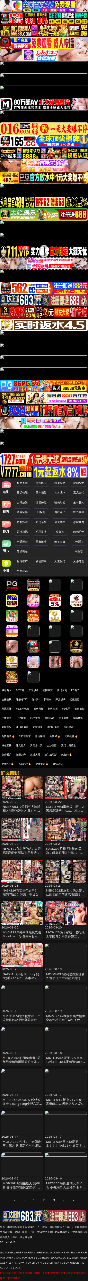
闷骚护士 (78, 531)
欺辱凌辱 (22, 512)
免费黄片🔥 (42, 763)
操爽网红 (39, 708)
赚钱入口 (58, 763)
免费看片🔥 (8, 736)
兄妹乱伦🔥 (24, 763)
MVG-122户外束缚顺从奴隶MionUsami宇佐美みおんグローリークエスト (22, 936)
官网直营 (48, 690)
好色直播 (7, 745)
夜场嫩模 (78, 718)
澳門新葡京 (53, 727)
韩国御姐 (41, 502)
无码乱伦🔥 (71, 736)
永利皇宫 (69, 727)
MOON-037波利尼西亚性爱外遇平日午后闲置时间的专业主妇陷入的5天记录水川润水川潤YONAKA (65, 980)
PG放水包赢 (22, 708)
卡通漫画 (22, 541)
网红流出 (59, 512)
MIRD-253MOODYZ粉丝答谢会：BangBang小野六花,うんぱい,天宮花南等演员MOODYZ (22, 1106)
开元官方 (21, 745)
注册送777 (22, 699)
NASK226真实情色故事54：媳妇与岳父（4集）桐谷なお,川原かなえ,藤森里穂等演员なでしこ (22, 896)
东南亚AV (78, 502)
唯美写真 (59, 541)
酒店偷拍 (79, 708)
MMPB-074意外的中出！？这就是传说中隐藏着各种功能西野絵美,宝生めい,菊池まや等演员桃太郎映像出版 (22, 1022)
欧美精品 (59, 483)
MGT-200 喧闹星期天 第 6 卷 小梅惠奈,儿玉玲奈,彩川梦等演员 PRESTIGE (64, 1187)
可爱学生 (59, 522)
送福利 (35, 699)
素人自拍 (78, 492)
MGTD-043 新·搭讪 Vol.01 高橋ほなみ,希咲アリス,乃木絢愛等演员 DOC (65, 1103)
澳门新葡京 (22, 727)
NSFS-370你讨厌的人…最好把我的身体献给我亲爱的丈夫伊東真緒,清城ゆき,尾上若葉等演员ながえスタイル (22, 854)
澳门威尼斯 (50, 754)
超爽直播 (53, 708)
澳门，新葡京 (68, 745)
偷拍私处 (49, 718)
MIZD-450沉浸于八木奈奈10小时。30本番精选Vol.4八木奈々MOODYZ (64, 1062)
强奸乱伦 (41, 483)
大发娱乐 (38, 727)
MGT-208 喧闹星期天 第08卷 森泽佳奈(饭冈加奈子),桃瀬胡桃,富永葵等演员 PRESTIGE (22, 1189)
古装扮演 (22, 522)
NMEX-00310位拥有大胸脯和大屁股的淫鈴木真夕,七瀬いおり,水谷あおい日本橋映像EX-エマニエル (22, 812)
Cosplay (60, 492)
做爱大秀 (21, 754)
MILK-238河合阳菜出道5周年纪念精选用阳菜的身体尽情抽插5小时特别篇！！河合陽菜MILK (22, 1064)
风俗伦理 (78, 561)
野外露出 (78, 512)
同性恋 (79, 551)
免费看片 (7, 754)
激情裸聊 (40, 736)
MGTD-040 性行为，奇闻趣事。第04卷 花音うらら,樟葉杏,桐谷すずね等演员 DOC (22, 1145)
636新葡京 (25, 736)
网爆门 (79, 541)
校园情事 (41, 561)
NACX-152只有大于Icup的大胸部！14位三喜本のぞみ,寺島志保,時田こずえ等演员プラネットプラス (22, 980)
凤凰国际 (7, 708)
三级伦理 (22, 492)
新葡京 (47, 699)
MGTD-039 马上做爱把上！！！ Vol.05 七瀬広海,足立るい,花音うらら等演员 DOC (65, 1147)
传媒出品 (22, 551)
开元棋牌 (33, 690)
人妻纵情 (59, 561)
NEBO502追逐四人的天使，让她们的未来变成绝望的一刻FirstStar (65, 894)
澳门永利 (62, 690)
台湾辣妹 (22, 502)
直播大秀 (35, 754)
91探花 (41, 512)
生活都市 (22, 561)
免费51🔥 (54, 736)
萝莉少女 (78, 483)
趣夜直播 (64, 718)
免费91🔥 (66, 754)
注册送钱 (7, 699)
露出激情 (41, 541)
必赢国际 (75, 699)
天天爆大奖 (36, 745)
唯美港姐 (59, 502)
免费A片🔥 (8, 763)
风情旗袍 (22, 531)
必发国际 (7, 727)
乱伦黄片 (35, 718)
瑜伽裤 (60, 531)
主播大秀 (7, 718)
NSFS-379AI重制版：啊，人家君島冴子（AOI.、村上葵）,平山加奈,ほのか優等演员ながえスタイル (65, 812)
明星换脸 (41, 531)
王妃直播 (21, 718)
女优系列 (41, 522)
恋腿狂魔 (78, 522)
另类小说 (22, 571)
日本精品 (41, 492)
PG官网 (20, 690)
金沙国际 (52, 745)
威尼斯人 (7, 690)
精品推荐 (22, 483)
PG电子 (75, 690)
